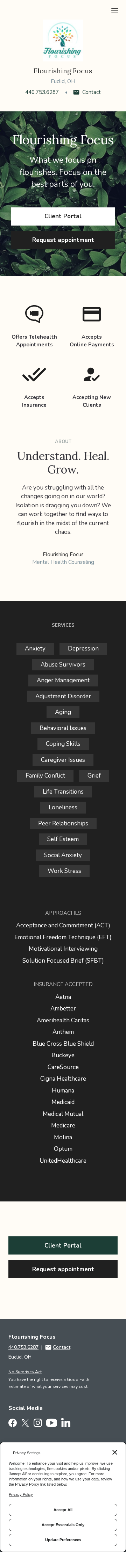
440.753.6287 (42, 92)
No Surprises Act (25, 1372)
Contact (91, 92)
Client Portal (63, 216)
